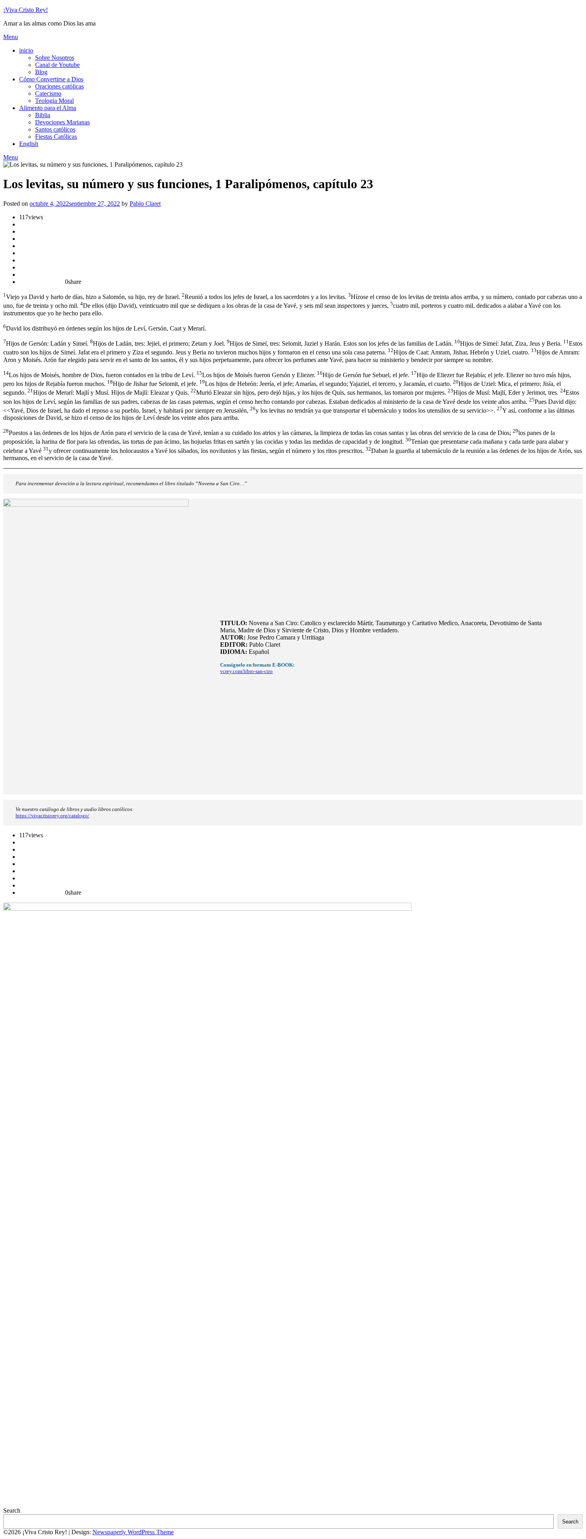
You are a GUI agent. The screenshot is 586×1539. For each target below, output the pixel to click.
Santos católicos (55, 129)
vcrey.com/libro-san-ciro (246, 671)
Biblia (42, 115)
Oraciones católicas (59, 86)
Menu (10, 36)
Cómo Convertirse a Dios (51, 79)
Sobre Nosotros (54, 57)
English (28, 143)
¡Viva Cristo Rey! (25, 9)
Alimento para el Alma (47, 107)
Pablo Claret (145, 203)
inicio (26, 50)
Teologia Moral (54, 100)
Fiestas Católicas (56, 136)
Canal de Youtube (57, 64)
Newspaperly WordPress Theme (133, 1532)
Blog (41, 72)
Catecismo (48, 93)
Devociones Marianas (62, 122)
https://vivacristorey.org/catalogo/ (52, 816)
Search (11, 1510)
